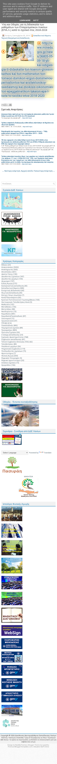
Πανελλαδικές (7, 325)
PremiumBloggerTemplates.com (20, 747)
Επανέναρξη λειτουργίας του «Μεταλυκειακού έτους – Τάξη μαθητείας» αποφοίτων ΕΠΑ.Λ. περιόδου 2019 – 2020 (24, 132)
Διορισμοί (5, 281)
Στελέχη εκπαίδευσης (10, 335)
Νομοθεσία (6, 314)
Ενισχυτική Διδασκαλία (11, 290)
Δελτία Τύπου (7, 274)
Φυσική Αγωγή (7, 356)
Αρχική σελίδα (27, 171)
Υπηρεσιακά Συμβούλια (11, 349)
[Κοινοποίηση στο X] (8, 105)
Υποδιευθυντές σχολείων (11, 351)
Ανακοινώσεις (7, 267)
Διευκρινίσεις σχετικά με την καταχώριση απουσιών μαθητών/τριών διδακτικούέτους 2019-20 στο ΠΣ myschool (27, 115)
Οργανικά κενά (7, 321)
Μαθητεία (5, 304)
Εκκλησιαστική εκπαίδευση (12, 286)
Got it (35, 20)
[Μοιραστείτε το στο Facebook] (10, 105)
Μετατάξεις (6, 309)
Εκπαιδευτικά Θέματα (42, 36)
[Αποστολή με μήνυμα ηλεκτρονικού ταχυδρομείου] (2, 105)
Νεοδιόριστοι (7, 311)
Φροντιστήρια (7, 353)
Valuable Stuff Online (41, 747)
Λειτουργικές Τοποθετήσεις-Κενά (15, 302)
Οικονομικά (6, 318)
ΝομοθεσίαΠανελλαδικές (11, 316)
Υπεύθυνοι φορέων (9, 346)
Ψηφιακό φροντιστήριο (11, 360)
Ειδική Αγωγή (7, 283)
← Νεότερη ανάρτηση (11, 171)
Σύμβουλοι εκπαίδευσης (11, 339)
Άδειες (4, 265)
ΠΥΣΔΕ (4, 323)
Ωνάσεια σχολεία (8, 363)
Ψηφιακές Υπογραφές (10, 358)
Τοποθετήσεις (7, 344)
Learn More (25, 20)
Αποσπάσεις (6, 272)
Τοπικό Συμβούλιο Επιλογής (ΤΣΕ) (15, 342)
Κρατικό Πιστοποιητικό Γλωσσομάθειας (18, 300)
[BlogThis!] (5, 105)
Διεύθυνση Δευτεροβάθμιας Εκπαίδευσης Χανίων (35, 736)
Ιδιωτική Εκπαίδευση (10, 293)
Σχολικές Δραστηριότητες (12, 337)
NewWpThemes (21, 745)
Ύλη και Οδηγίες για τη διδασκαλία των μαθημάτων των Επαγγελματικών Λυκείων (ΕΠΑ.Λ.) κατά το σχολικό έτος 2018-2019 (24, 27)
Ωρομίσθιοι (6, 365)
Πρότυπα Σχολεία (8, 332)
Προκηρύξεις (6, 330)
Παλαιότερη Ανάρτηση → (44, 171)
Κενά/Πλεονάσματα (9, 297)
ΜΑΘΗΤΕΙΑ (28, 477)
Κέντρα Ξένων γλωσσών (11, 295)
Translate (47, 453)
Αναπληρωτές (7, 269)
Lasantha (45, 745)
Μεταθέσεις (6, 307)
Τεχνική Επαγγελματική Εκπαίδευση (15, 38)
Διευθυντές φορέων (9, 279)
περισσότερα (27, 118)
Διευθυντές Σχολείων (10, 276)
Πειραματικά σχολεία (10, 328)
